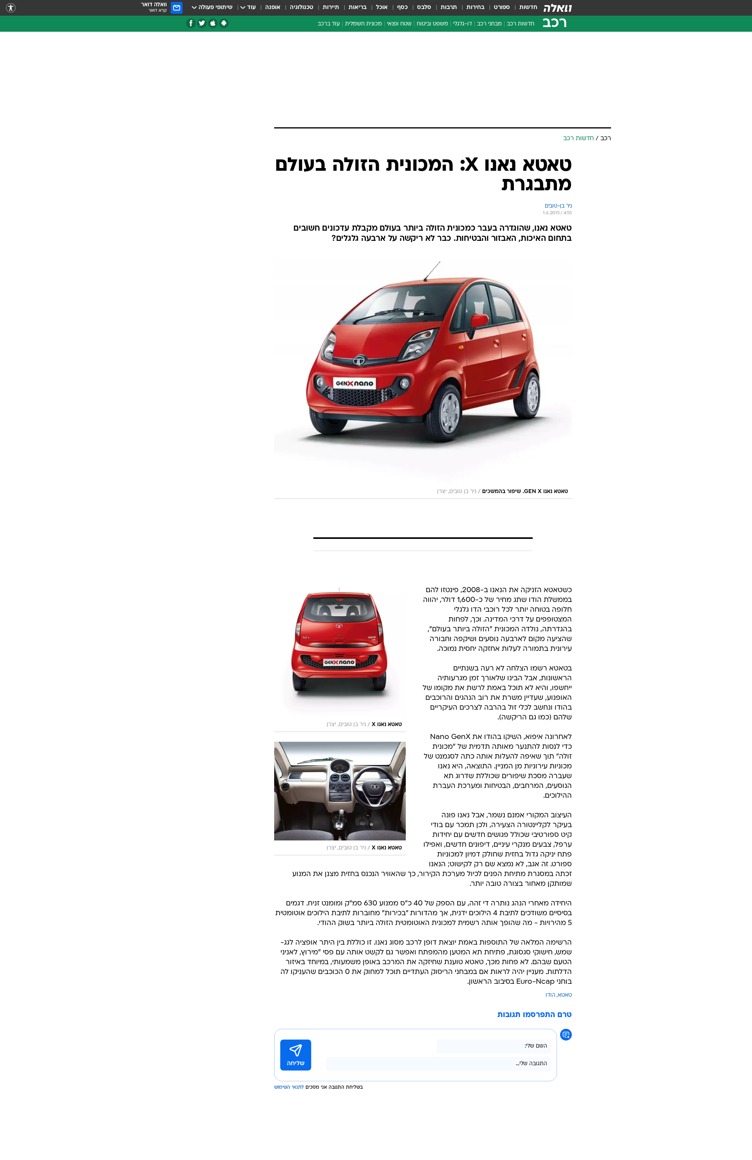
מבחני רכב (489, 24)
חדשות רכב (520, 24)
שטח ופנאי (399, 24)
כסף (402, 8)
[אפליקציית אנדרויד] (224, 23)
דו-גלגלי (462, 24)
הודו (550, 995)
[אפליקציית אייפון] (213, 23)
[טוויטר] (202, 23)
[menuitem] (523, 8)
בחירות (475, 8)
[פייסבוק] (191, 23)
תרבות (449, 8)
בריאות (358, 8)
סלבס (424, 8)
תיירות (331, 8)
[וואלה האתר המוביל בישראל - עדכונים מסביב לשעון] (558, 8)
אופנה (272, 8)
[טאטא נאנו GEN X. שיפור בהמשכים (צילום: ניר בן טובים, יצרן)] (423, 375)
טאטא (565, 995)
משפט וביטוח (432, 24)
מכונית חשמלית (363, 24)
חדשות (528, 8)
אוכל (382, 8)
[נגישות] (11, 8)
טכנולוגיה (301, 8)
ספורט (502, 8)
